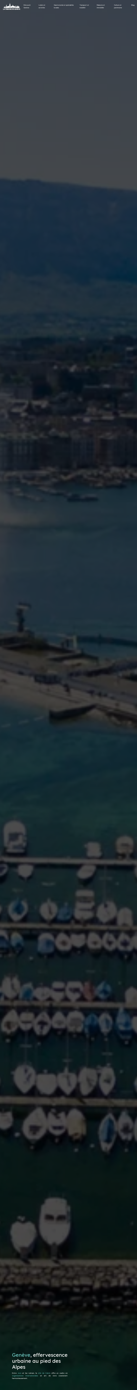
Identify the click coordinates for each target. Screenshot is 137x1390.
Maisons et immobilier (101, 6)
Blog (132, 5)
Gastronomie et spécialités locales (64, 6)
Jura (19, 1373)
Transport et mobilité (84, 6)
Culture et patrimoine (118, 6)
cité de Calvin (44, 1373)
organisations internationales (25, 1376)
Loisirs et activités (42, 6)
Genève (21, 1355)
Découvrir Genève (27, 6)
